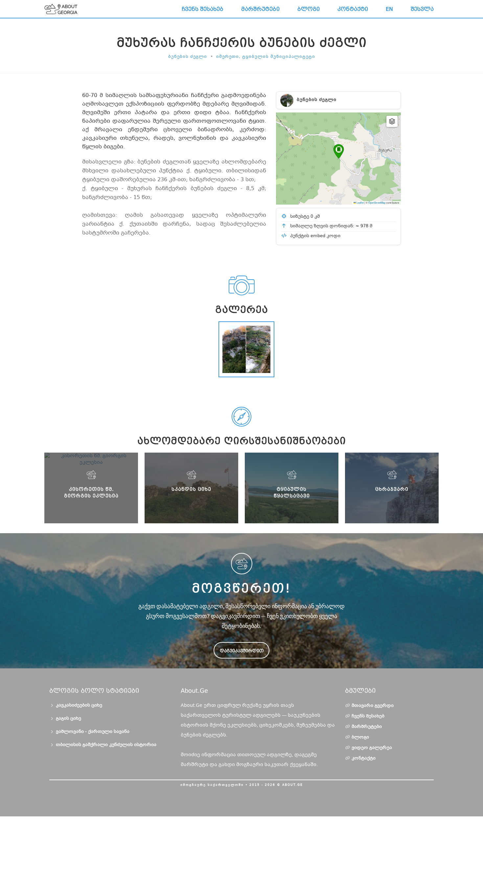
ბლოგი (308, 9)
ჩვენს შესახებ (202, 9)
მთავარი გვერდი (373, 706)
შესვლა (422, 9)
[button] (338, 151)
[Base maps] (392, 121)
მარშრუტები (260, 9)
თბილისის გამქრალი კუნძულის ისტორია (106, 745)
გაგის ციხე (68, 718)
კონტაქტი (352, 9)
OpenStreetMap (376, 202)
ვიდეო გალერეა (372, 748)
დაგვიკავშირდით (242, 650)
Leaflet (360, 202)
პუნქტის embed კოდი (314, 236)
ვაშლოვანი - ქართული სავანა (92, 732)
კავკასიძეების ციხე (79, 705)
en (389, 9)
